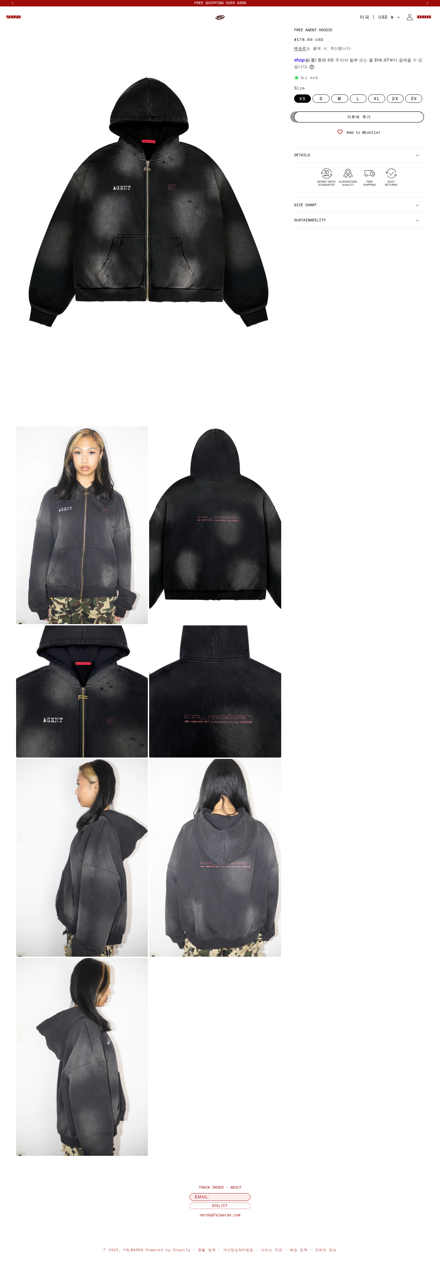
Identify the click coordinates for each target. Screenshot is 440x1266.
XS (302, 98)
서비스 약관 (271, 1249)
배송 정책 (299, 1249)
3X (414, 98)
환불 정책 (207, 1249)
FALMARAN (133, 1249)
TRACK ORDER (211, 1187)
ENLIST (220, 1205)
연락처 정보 (325, 1249)
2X (395, 98)
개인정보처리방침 (238, 1249)
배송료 (300, 48)
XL (377, 98)
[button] (13, 17)
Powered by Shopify (168, 1249)
